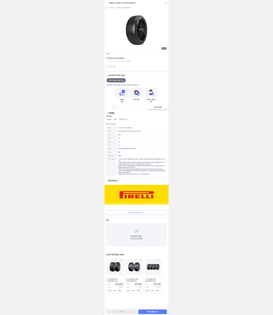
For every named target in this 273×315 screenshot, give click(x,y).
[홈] (166, 3)
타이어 (112, 8)
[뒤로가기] (107, 3)
